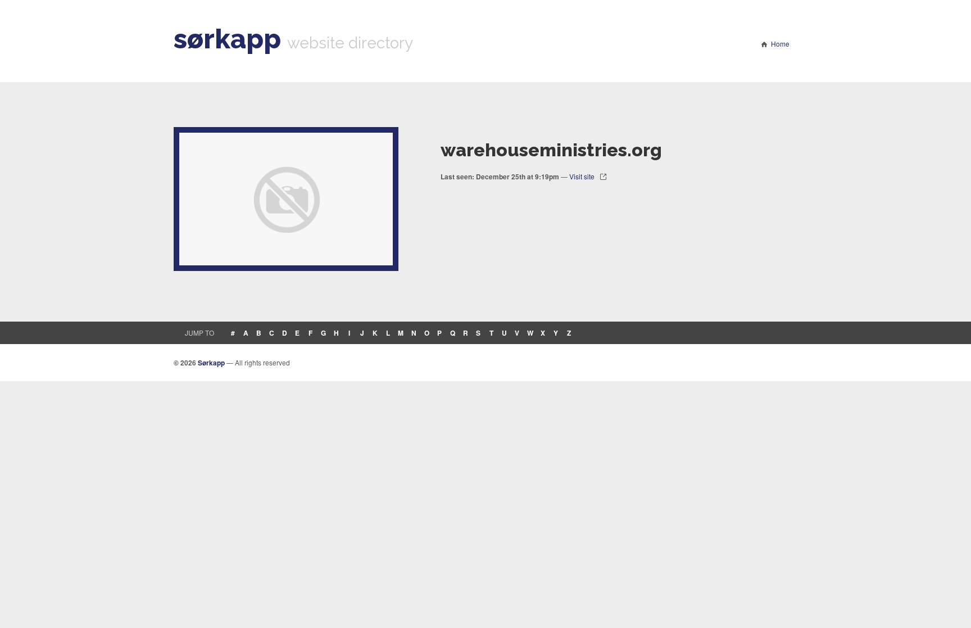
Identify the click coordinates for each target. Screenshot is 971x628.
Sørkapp (211, 363)
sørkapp (227, 39)
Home (780, 43)
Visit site (582, 176)
